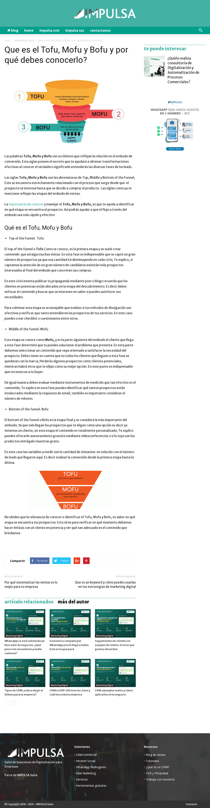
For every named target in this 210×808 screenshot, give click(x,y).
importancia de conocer (26, 204)
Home (29, 30)
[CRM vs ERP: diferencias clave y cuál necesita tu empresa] (70, 673)
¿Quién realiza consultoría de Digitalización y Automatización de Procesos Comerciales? (183, 70)
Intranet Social (85, 761)
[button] (200, 30)
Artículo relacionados (29, 601)
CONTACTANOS (100, 30)
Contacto (191, 804)
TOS (149, 773)
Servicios (82, 779)
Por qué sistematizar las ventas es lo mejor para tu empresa (31, 584)
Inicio (8, 40)
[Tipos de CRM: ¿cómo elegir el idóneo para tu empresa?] (25, 673)
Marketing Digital (24, 40)
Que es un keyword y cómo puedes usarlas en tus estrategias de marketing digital (105, 584)
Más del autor (73, 601)
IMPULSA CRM (49, 30)
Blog (14, 30)
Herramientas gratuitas (91, 785)
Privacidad (161, 773)
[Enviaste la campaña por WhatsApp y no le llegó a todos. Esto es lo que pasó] (70, 623)
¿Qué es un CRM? (157, 767)
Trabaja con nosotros (160, 779)
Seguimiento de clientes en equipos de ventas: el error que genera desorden (115, 645)
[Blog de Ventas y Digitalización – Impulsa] (105, 13)
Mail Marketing (86, 773)
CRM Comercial (86, 755)
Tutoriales (152, 761)
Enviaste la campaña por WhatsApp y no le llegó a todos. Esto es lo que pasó (69, 645)
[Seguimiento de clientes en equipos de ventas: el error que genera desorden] (115, 623)
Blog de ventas (156, 755)
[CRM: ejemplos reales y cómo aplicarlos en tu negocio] (115, 673)
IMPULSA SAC (74, 30)
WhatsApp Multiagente (91, 767)
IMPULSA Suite (27, 775)
